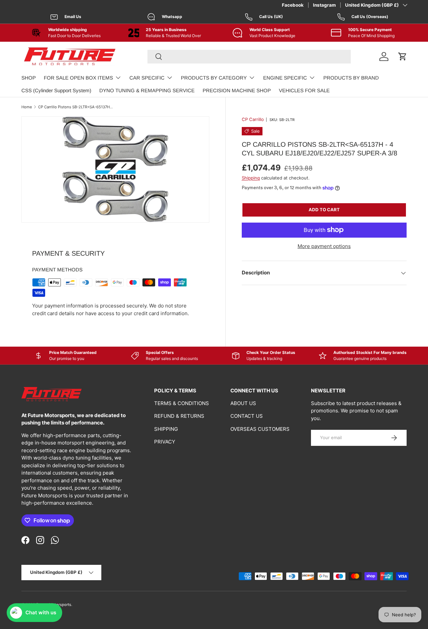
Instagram (324, 5)
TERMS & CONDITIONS (181, 403)
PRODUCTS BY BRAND (351, 78)
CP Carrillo (253, 119)
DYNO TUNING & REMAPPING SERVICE (147, 90)
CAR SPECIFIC (147, 78)
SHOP (28, 78)
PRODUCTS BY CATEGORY (214, 78)
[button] (402, 56)
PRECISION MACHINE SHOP (237, 90)
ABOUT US (243, 403)
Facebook (293, 5)
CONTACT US (246, 416)
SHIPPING (166, 429)
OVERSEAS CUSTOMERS (260, 429)
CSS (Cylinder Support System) (56, 90)
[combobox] (249, 57)
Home (26, 107)
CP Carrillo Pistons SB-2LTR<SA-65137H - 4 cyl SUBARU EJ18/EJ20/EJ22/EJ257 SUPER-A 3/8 (75, 107)
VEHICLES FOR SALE (304, 90)
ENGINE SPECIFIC (285, 78)
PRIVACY (164, 441)
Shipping (251, 177)
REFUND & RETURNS (179, 416)
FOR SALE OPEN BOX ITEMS (78, 78)
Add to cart (324, 209)
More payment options (324, 246)
